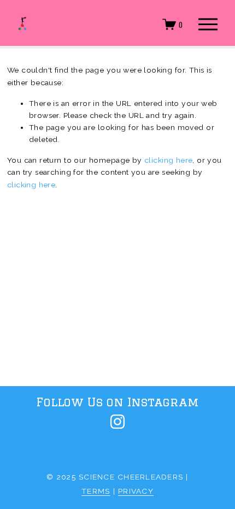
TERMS (95, 491)
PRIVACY (136, 491)
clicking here (168, 160)
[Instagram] (117, 421)
